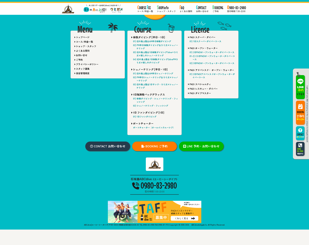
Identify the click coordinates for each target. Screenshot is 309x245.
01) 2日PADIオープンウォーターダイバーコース (212, 52)
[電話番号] (300, 149)
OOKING (217, 9)
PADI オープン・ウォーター (203, 48)
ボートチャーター (143, 123)
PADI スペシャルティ (200, 84)
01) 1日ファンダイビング (144, 116)
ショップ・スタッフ (85, 46)
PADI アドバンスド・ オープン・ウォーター (211, 70)
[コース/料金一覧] (68, 8)
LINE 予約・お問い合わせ (203, 146)
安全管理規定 (82, 73)
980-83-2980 (236, 9)
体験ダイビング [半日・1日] (148, 37)
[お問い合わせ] (300, 133)
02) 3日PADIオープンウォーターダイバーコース (212, 63)
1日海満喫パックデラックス (148, 94)
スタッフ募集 (82, 68)
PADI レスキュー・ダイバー (203, 88)
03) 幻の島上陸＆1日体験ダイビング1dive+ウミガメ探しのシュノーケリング (155, 54)
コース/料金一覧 (84, 41)
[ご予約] (300, 113)
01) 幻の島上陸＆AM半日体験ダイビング (152, 41)
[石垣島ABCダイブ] (154, 18)
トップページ (82, 37)
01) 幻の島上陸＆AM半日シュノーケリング (153, 73)
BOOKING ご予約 (156, 146)
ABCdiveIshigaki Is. (199, 224)
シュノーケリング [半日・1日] (150, 69)
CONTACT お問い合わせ (109, 146)
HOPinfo (166, 9)
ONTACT (202, 9)
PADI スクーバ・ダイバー (202, 37)
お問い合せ (81, 55)
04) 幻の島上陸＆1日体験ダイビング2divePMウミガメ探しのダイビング (155, 61)
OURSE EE (145, 9)
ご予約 (79, 59)
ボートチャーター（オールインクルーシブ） (154, 127)
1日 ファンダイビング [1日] (148, 112)
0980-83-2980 (158, 185)
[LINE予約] (300, 85)
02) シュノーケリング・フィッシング (150, 105)
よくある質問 (82, 50)
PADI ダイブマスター (200, 93)
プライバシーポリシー (86, 64)
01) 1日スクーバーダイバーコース (205, 41)
